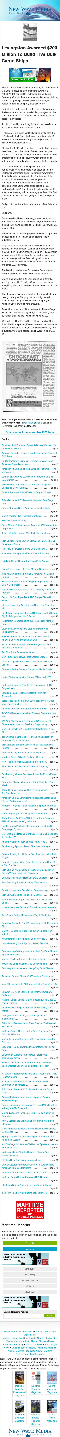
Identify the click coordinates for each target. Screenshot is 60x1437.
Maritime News (10, 1338)
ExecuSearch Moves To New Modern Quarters (25, 569)
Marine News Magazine (52, 1417)
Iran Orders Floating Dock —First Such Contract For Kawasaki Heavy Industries (27, 738)
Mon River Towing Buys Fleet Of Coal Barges (24, 656)
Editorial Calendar (30, 1280)
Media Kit (30, 1286)
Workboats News (34, 1344)
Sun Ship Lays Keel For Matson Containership (25, 890)
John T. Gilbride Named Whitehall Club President (26, 533)
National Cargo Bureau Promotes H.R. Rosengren (26, 1177)
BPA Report (30, 1291)
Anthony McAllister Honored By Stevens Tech (24, 708)
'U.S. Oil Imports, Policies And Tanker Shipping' (25, 766)
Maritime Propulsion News (29, 1350)
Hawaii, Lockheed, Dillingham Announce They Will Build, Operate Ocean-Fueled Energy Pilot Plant (27, 1064)
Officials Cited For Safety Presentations (21, 1160)
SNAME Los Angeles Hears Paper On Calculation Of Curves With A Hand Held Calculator (28, 871)
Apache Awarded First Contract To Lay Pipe (23, 841)
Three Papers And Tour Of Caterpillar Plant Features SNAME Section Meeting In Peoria (28, 819)
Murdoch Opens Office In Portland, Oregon (23, 757)
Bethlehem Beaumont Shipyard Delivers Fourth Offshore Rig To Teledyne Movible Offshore (29, 614)
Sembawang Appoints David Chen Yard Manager (26, 846)
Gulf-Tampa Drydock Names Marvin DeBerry (23, 752)
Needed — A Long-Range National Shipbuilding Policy (29, 805)
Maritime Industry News (25, 1341)
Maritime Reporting (14, 1344)
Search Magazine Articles (16, 1311)
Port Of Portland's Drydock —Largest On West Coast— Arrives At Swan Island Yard (29, 462)
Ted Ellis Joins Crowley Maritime (18, 652)
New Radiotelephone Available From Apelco (24, 761)
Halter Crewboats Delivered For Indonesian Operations (29, 907)
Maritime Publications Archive (19, 1331)
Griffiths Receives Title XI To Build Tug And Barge (26, 492)
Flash (30, 422)
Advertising (30, 1274)
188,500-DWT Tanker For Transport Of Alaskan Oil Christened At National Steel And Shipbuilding (26, 722)
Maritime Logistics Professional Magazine (19, 1390)
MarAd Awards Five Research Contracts (21, 515)
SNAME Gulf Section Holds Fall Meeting (22, 894)
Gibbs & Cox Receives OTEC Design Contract (24, 1172)
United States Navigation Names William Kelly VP (26, 677)
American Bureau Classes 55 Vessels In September (27, 976)
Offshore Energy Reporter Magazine (36, 1419)
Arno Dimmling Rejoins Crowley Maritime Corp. (25, 882)
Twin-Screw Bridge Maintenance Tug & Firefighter (26, 915)
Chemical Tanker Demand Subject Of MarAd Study (27, 669)
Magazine (30, 1249)
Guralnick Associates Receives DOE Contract (24, 877)
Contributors (30, 1268)
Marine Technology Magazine (52, 1389)
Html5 (39, 422)
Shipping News (46, 1341)
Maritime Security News (31, 1338)
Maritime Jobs (37, 1354)
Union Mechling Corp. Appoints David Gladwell (25, 943)
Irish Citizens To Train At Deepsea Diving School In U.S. (29, 984)
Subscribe (30, 1243)
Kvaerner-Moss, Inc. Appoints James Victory (23, 938)
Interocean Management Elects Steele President (25, 553)
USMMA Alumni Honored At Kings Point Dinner (25, 561)
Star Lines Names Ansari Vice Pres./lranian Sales (26, 1185)
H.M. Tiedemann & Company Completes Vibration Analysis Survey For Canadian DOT (26, 638)
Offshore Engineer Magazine (19, 1417)
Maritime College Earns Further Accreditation (24, 959)
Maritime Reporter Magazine (36, 1389)
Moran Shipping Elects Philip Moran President (24, 813)
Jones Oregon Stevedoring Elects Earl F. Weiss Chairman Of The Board (25, 1083)
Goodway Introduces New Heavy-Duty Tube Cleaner (28, 968)
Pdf (25, 422)
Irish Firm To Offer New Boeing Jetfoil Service (24, 1192)
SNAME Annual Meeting (14, 520)
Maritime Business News (24, 1347)
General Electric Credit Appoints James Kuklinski (26, 508)
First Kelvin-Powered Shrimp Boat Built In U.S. (25, 548)
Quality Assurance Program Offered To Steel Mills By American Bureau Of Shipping (28, 1166)
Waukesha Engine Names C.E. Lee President (24, 963)
